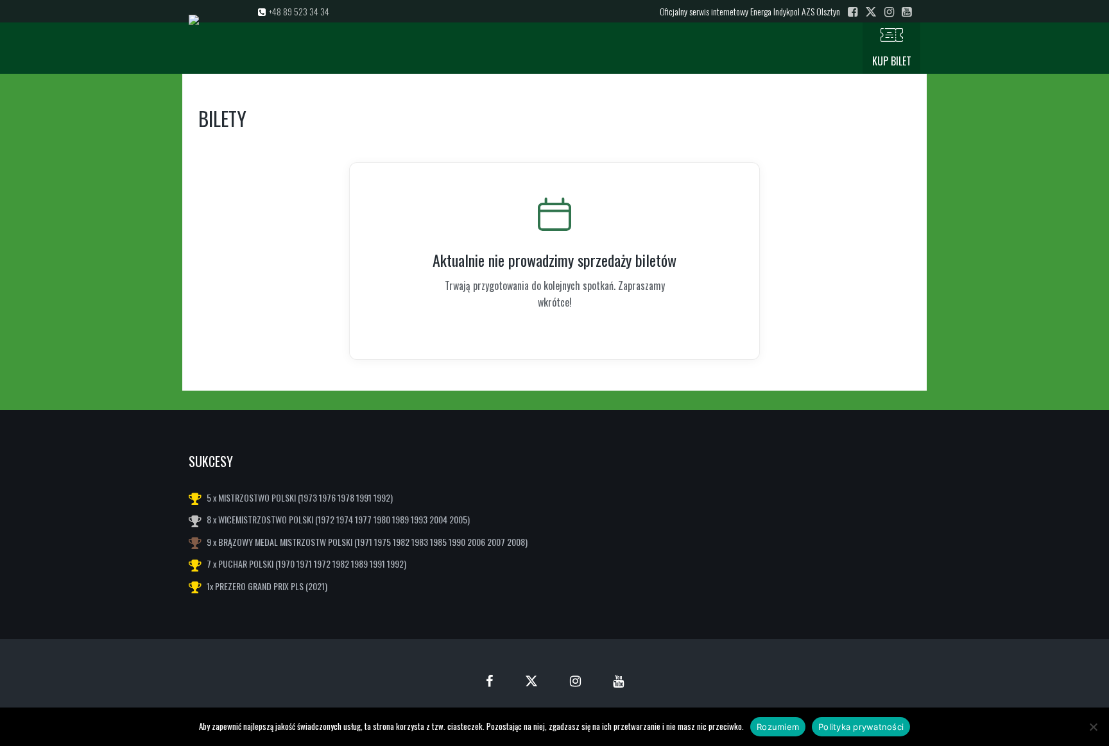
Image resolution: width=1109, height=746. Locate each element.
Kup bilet (891, 61)
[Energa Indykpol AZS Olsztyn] (298, 48)
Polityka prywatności (861, 727)
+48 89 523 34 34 (299, 11)
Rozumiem (778, 727)
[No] (1093, 726)
